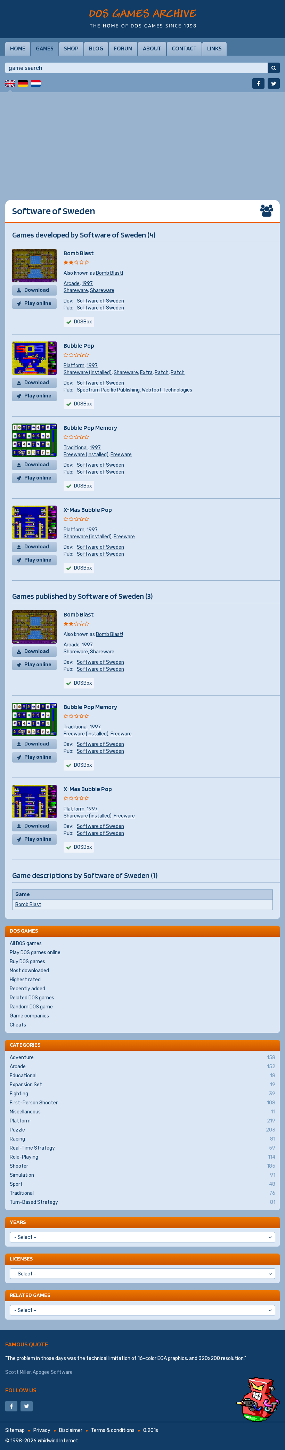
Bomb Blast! (109, 273)
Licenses (21, 1258)
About (152, 48)
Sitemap (15, 1430)
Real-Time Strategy (142, 1148)
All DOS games (26, 943)
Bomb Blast (79, 253)
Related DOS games (32, 998)
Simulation (142, 1175)
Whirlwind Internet (58, 1441)
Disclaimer (70, 1430)
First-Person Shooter (142, 1103)
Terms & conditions (113, 1430)
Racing (142, 1139)
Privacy (41, 1430)
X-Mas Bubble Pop (88, 509)
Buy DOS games (27, 962)
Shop (71, 48)
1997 (87, 284)
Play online (37, 303)
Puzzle (142, 1130)
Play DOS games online (35, 953)
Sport (142, 1184)
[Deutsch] (23, 83)
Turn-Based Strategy (142, 1202)
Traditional (76, 448)
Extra (146, 373)
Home (17, 48)
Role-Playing (142, 1157)
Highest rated (25, 980)
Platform (74, 366)
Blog (96, 48)
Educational (142, 1076)
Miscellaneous (142, 1112)
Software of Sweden (100, 301)
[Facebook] (258, 83)
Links (214, 48)
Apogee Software (53, 1372)
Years (18, 1222)
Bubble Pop (79, 345)
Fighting (142, 1094)
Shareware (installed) (88, 373)
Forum (123, 48)
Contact (184, 48)
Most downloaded (29, 971)
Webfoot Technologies (167, 390)
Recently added (27, 989)
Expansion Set (142, 1085)
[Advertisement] (142, 141)
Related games (30, 1295)
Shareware (76, 290)
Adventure (142, 1058)
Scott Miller (18, 1372)
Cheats (18, 1025)
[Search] (274, 68)
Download (36, 290)
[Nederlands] (36, 83)
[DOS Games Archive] (142, 18)
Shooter (142, 1166)
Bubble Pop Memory (90, 427)
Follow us (20, 1390)
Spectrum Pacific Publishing (108, 390)
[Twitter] (274, 83)
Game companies (29, 1016)
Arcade (72, 284)
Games (45, 48)
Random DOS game (31, 1007)
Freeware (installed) (86, 455)
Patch (162, 373)
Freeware (121, 455)
